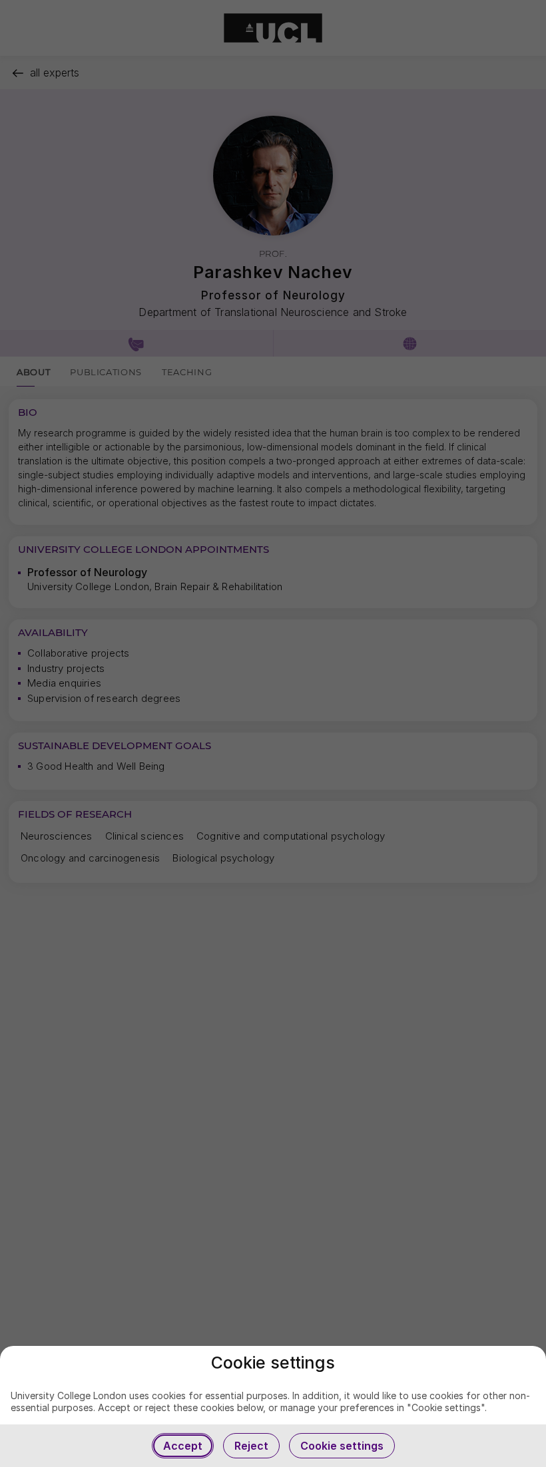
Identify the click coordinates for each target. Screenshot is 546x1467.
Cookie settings (342, 1445)
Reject (251, 1445)
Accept (182, 1445)
